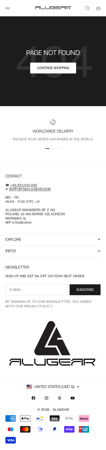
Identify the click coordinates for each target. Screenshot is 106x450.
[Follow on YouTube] (72, 398)
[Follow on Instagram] (46, 398)
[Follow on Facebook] (33, 398)
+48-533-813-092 (23, 185)
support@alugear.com (30, 189)
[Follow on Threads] (59, 398)
